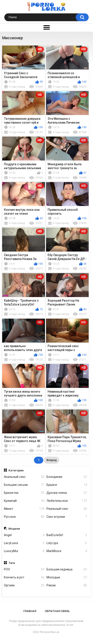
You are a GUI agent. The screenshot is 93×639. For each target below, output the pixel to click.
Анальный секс (24, 476)
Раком (66, 585)
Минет (24, 508)
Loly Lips (66, 543)
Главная (29, 611)
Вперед (51, 460)
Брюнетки (24, 492)
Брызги (66, 484)
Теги (11, 563)
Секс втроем (66, 516)
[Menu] (46, 28)
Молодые (66, 577)
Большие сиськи (24, 484)
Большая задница (66, 569)
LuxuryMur (24, 551)
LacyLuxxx (24, 543)
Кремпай (24, 500)
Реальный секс (66, 508)
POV (24, 569)
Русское (24, 516)
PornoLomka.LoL (49, 632)
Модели (14, 528)
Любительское (66, 500)
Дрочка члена (66, 492)
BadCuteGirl (66, 535)
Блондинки (66, 476)
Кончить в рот (24, 577)
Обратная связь (57, 611)
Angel (24, 535)
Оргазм (24, 585)
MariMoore (66, 551)
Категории (16, 470)
